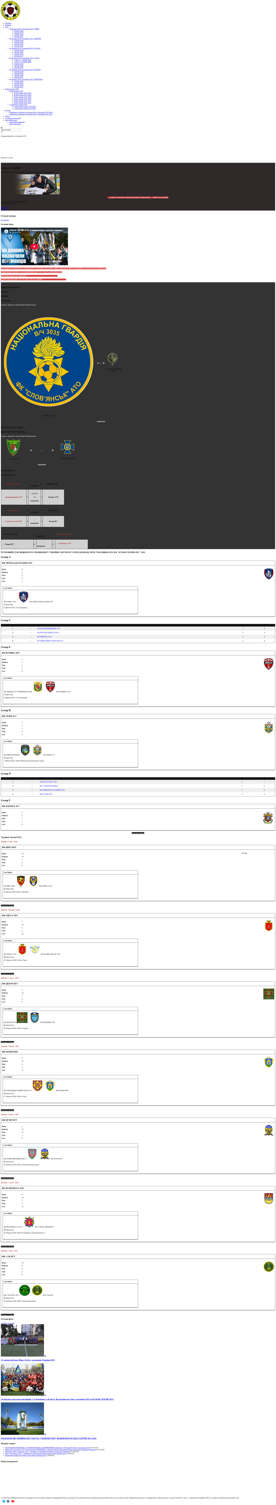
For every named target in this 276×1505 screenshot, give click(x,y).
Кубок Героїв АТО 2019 (22, 97)
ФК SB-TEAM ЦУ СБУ (48, 782)
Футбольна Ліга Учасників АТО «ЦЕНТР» (25, 70)
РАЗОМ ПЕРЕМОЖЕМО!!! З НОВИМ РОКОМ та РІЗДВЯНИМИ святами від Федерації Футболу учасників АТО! (47, 1448)
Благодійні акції (11, 120)
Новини (8, 25)
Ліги (7, 27)
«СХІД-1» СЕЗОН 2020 (22, 60)
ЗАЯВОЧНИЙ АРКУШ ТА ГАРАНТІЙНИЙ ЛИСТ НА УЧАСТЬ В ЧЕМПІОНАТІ (31, 272)
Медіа (7, 116)
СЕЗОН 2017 (18, 37)
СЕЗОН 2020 (18, 31)
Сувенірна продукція (13, 118)
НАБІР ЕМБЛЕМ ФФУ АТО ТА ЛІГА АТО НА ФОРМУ (33, 279)
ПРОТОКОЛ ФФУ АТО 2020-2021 (29, 276)
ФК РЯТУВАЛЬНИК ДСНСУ (48, 633)
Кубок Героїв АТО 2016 (22, 103)
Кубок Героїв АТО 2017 (22, 101)
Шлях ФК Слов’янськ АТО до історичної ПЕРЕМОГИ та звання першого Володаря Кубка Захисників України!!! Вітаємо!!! (50, 1450)
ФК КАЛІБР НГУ (46, 794)
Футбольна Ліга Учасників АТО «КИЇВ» (24, 29)
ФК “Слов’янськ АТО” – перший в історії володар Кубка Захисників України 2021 (35, 1453)
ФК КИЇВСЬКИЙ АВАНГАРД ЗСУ (50, 641)
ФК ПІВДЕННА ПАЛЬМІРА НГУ (52, 790)
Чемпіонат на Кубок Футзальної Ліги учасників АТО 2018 (30, 112)
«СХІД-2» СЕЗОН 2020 (22, 62)
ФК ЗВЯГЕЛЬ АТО (44, 637)
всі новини (5, 220)
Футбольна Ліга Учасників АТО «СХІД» (24, 58)
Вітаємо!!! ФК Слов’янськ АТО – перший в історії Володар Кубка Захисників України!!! (38, 1451)
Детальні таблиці (138, 833)
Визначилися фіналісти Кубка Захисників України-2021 (25, 1455)
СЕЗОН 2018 (18, 35)
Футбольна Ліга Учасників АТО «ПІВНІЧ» (25, 39)
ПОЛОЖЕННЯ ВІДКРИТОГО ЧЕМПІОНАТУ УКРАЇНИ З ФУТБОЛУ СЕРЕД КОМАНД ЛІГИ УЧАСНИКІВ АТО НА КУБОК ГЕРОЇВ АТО (53, 268)
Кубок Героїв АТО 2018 (22, 99)
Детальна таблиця (7, 906)
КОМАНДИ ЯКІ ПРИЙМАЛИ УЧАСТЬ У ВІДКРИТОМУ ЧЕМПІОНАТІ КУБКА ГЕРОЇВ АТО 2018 (48, 1438)
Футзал (7, 110)
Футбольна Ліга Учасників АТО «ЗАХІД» (25, 48)
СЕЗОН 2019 (18, 33)
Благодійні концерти (17, 122)
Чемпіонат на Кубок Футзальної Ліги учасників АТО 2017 (30, 114)
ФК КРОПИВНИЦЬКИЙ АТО (48, 628)
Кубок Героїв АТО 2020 (22, 95)
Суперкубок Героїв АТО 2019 (25, 106)
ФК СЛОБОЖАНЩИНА (49, 786)
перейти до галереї (8, 1323)
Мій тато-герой (15, 124)
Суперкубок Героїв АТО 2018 (25, 108)
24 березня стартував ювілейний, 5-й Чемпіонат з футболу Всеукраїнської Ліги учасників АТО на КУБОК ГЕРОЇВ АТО (57, 1399)
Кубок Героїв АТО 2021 (22, 93)
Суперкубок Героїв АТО (18, 105)
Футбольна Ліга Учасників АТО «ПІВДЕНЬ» (26, 79)
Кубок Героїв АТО (12, 89)
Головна (8, 23)
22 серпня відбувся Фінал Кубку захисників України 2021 (28, 1360)
